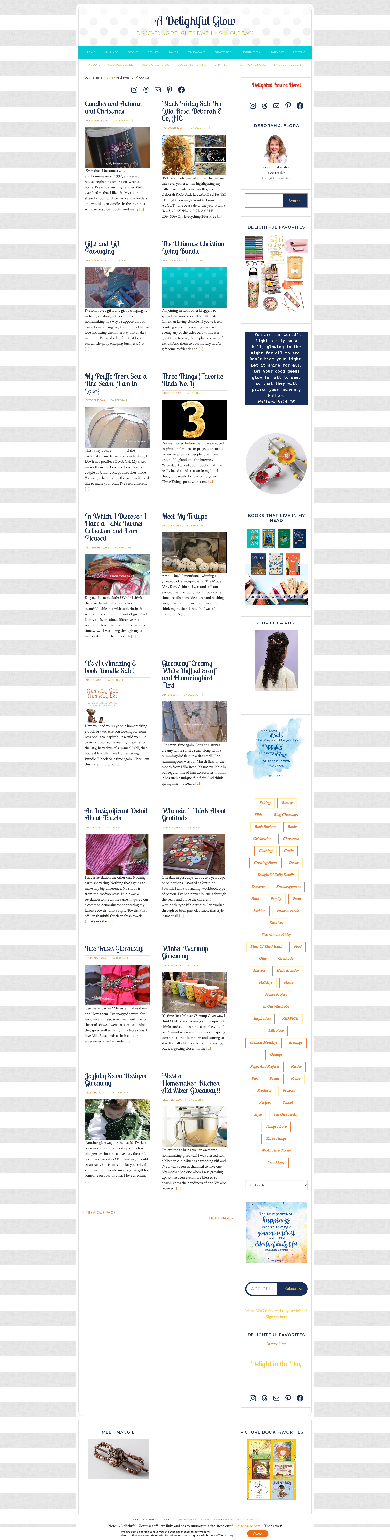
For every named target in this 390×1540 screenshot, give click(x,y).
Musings (295, 1043)
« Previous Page (99, 1212)
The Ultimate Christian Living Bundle (193, 247)
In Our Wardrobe (276, 1007)
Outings (276, 1055)
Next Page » (221, 1218)
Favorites (276, 923)
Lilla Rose (275, 1031)
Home (288, 983)
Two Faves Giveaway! (114, 948)
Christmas (291, 839)
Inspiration (262, 1019)
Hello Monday (288, 971)
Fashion (259, 911)
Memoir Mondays (263, 1043)
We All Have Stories (276, 1151)
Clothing (265, 851)
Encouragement (288, 887)
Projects (289, 1091)
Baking (264, 803)
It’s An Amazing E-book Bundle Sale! (111, 667)
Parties (296, 1067)
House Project (276, 995)
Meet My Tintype (184, 516)
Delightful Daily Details (276, 875)
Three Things (276, 1139)
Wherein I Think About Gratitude (194, 814)
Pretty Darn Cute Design (241, 1520)
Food (297, 947)
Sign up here (276, 1317)
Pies (254, 1079)
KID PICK (290, 1019)
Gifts (262, 959)
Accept (257, 1534)
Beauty (287, 803)
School (287, 1103)
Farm (297, 899)
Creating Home (265, 863)
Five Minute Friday (276, 935)
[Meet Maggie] (118, 1459)
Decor (293, 863)
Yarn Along (275, 1162)
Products (264, 1091)
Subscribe (293, 1289)
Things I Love (275, 1127)
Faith (255, 899)
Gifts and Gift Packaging (102, 247)
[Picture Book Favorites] (272, 1469)
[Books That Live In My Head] (276, 605)
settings (229, 1535)
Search (295, 200)
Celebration (262, 839)
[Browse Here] (276, 312)
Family (276, 899)
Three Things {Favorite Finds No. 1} (192, 379)
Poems (274, 1079)
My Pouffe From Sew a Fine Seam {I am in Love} (116, 383)
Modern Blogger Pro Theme (202, 1520)
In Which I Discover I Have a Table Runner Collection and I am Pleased (115, 527)
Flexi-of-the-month (266, 947)
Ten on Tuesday (285, 1115)
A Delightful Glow (195, 20)
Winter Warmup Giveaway (185, 952)
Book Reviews (265, 827)
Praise (295, 1079)
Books (292, 827)
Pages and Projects (264, 1067)
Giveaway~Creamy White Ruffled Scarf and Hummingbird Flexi (189, 674)
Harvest (259, 971)
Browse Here (276, 1344)
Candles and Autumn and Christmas (113, 107)
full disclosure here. (246, 1526)
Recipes (265, 1103)
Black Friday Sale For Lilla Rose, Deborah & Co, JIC (192, 111)
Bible (258, 815)
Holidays (265, 983)
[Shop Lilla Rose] (276, 691)
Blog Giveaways (286, 815)
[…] (141, 209)
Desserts (257, 887)
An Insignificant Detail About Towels (116, 814)
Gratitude (285, 959)
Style (258, 1115)
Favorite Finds (288, 911)
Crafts (288, 851)
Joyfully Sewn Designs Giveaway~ (115, 1079)
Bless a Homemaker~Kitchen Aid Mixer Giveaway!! (191, 1083)
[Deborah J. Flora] (276, 147)
